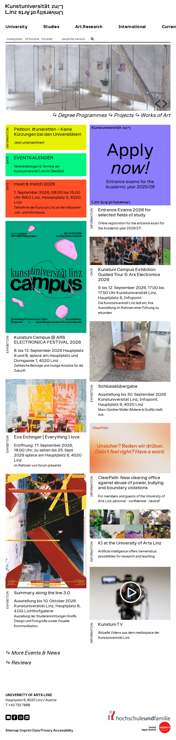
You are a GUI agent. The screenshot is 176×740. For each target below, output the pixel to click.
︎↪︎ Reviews (18, 663)
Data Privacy (42, 730)
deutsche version (73, 39)
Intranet (46, 39)
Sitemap (12, 730)
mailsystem (15, 39)
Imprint (25, 730)
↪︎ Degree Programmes (79, 115)
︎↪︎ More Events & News (33, 653)
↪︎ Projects (121, 115)
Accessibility (63, 730)
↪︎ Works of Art (152, 115)
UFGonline (32, 39)
